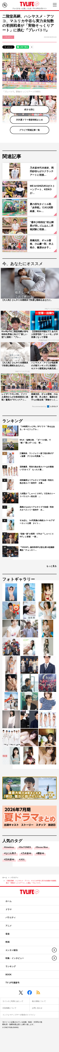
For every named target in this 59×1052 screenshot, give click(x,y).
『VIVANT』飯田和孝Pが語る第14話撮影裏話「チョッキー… (37, 548)
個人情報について (39, 1001)
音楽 (8, 934)
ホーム (4, 877)
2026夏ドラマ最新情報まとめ (29, 120)
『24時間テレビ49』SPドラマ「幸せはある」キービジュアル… (37, 427)
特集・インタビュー (15, 958)
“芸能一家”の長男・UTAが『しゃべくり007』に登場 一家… (37, 535)
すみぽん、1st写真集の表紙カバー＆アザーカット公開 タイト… (37, 521)
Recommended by (39, 406)
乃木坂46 (26, 853)
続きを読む (29, 109)
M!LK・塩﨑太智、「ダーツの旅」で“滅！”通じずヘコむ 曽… (35, 441)
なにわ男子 (10, 853)
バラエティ (14, 877)
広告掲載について (9, 1008)
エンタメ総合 (12, 950)
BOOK (8, 974)
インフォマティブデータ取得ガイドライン (19, 1015)
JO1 (22, 859)
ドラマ (9, 909)
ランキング (11, 966)
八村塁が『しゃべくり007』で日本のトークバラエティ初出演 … (37, 495)
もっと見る (51, 566)
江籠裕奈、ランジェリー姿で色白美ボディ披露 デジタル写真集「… (37, 454)
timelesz (9, 847)
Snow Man (42, 847)
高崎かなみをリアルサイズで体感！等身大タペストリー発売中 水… (37, 508)
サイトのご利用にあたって (13, 1001)
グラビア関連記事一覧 (29, 130)
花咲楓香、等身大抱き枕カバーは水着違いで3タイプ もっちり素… (37, 468)
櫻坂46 (40, 853)
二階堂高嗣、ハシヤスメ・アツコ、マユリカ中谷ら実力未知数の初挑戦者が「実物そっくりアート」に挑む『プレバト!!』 (31, 882)
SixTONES (25, 847)
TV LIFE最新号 (13, 982)
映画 (8, 942)
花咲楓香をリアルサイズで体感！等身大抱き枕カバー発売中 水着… (37, 481)
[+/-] (54, 950)
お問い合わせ (37, 1008)
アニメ (9, 925)
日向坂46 (9, 859)
